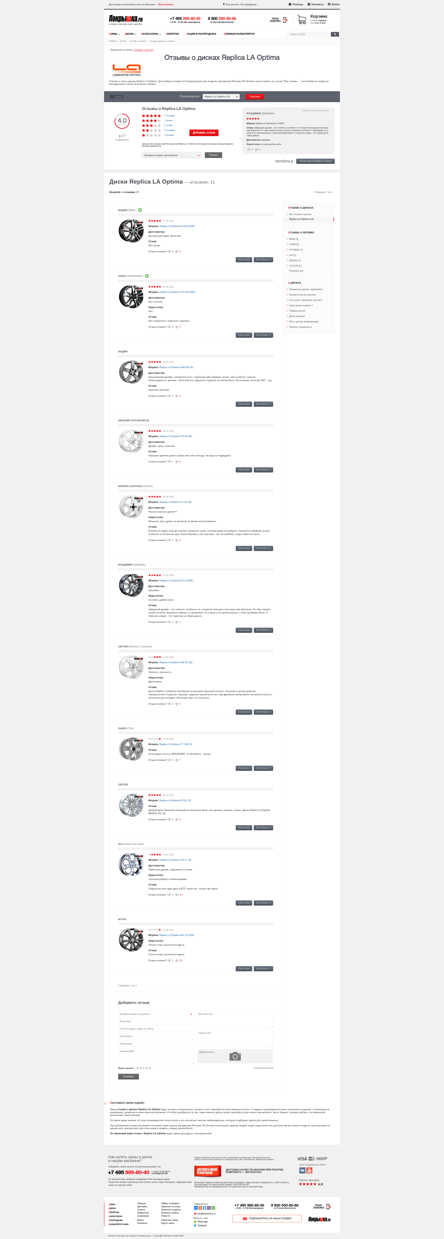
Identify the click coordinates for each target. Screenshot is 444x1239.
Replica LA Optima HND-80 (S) (176, 367)
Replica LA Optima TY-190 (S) (175, 744)
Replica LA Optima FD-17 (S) (175, 859)
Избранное (143, 1213)
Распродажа (116, 1220)
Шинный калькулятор (239, 34)
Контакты (317, 4)
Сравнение (143, 1216)
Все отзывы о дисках (300, 214)
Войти (335, 4)
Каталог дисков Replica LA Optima (315, 161)
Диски (129, 34)
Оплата (141, 1210)
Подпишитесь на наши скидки (270, 1219)
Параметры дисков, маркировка (306, 289)
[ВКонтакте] (196, 1208)
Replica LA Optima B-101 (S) (175, 800)
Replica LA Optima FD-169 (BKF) (177, 292)
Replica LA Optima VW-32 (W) (176, 662)
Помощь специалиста (300, 327)
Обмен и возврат (170, 1204)
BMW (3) (293, 239)
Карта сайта (167, 1223)
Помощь (297, 4)
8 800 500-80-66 (284, 1205)
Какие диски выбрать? (301, 305)
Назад (118, 97)
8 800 (222, 18)
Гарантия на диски (171, 1210)
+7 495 (185, 18)
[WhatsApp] (213, 1208)
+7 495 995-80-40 (249, 1205)
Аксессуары (149, 34)
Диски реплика (297, 316)
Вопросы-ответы (170, 1213)
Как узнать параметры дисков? (305, 300)
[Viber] (209, 1208)
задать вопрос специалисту (259, 1183)
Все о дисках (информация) (303, 321)
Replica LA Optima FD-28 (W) (175, 436)
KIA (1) (292, 255)
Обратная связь (169, 1220)
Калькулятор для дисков (302, 294)
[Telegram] (204, 1208)
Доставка (142, 1207)
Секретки (172, 34)
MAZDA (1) (294, 260)
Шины (113, 34)
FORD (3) (294, 244)
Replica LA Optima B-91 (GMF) (176, 580)
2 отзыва (169, 135)
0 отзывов (169, 130)
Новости (165, 1216)
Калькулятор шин (119, 1224)
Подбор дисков (297, 310)
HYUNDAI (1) (296, 249)
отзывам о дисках (143, 49)
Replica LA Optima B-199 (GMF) (177, 226)
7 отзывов (169, 115)
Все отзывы (263, 260)
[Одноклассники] (200, 1208)
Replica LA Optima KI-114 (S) (175, 502)
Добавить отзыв (204, 133)
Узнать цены (244, 260)
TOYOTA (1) (295, 266)
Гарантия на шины (170, 1207)
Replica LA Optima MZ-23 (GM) (176, 935)
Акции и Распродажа (201, 34)
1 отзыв (168, 120)
